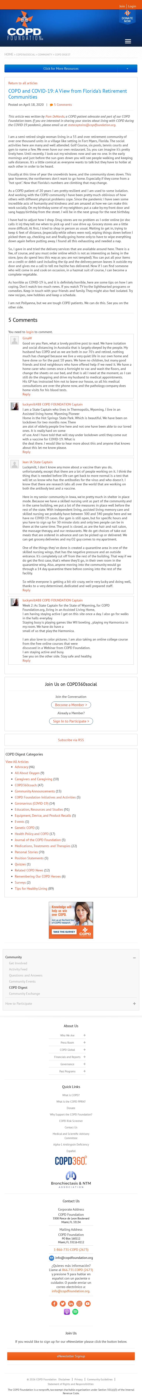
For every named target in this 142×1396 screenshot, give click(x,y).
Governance (67, 1064)
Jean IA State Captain (38, 462)
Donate (127, 17)
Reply (26, 394)
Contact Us (71, 1127)
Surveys (20, 882)
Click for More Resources (61, 68)
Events (19, 821)
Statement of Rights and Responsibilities (71, 1384)
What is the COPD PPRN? (71, 1101)
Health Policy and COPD (32, 834)
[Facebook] (54, 1304)
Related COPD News (29, 870)
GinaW (27, 338)
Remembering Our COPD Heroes (38, 876)
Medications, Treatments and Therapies (42, 846)
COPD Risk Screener (71, 1121)
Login (132, 6)
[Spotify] (75, 1312)
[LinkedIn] (71, 1304)
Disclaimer (64, 1379)
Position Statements (29, 858)
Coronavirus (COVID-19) (31, 803)
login (30, 332)
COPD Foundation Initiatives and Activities (45, 797)
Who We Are (67, 1035)
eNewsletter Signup (71, 1356)
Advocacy (21, 767)
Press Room (67, 1042)
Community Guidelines (100, 1379)
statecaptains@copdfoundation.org (91, 125)
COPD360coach (26, 785)
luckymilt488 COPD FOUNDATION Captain (53, 404)
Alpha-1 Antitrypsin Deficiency (71, 1144)
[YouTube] (88, 1304)
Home (8, 54)
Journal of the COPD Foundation (38, 840)
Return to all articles (23, 83)
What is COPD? (71, 1095)
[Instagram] (79, 1304)
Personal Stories (26, 852)
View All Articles (17, 762)
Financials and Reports (67, 1057)
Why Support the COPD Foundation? (71, 1114)
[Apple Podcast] (67, 1312)
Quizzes (20, 864)
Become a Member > (71, 704)
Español (71, 1151)
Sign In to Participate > (71, 721)
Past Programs (67, 1071)
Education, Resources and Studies (39, 809)
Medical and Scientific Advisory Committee (71, 1136)
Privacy (79, 1379)
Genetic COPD (25, 828)
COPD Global (67, 1050)
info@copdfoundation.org (70, 1291)
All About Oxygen (27, 773)
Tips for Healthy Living (31, 888)
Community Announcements (35, 791)
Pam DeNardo (54, 116)
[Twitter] (63, 1304)
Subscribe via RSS (71, 740)
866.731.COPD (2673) (77, 1270)
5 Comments (62, 104)
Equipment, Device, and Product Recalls (43, 815)
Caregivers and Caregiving (33, 779)
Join (122, 6)
